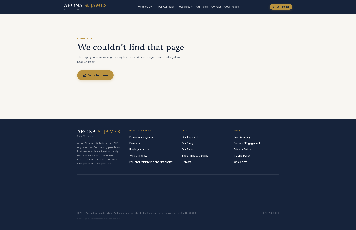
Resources (184, 6)
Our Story (187, 143)
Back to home (98, 75)
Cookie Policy (242, 155)
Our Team (202, 6)
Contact (216, 6)
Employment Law (139, 149)
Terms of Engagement (247, 143)
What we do (144, 6)
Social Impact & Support (196, 155)
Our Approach (166, 6)
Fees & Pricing (242, 137)
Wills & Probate (138, 155)
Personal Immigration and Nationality (151, 161)
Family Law (136, 143)
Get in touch (231, 6)
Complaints (240, 161)
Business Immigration (141, 137)
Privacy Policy (242, 149)
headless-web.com (112, 219)
